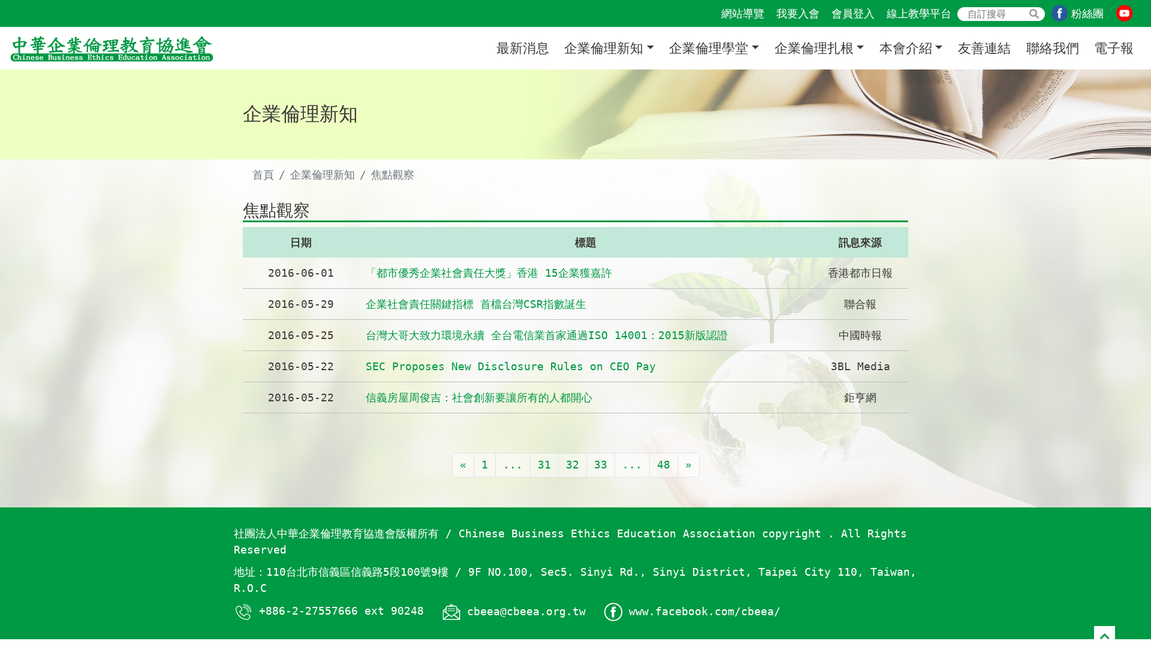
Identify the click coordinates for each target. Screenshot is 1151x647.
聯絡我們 (1052, 48)
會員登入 (853, 13)
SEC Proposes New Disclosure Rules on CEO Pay (511, 366)
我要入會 (797, 13)
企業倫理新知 (322, 174)
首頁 (263, 174)
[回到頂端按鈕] (1104, 636)
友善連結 (984, 48)
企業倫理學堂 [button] (708, 48)
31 (544, 464)
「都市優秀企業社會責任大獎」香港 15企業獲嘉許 (489, 273)
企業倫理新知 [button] (603, 48)
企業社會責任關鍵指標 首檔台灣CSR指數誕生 (476, 304)
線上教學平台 (919, 13)
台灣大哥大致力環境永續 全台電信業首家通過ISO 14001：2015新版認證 (547, 335)
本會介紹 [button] (905, 48)
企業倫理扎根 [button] (814, 48)
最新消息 (522, 48)
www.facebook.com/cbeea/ (705, 611)
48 (663, 464)
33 (600, 464)
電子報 (1114, 48)
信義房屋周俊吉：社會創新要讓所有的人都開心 (479, 397)
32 (572, 464)
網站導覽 (742, 13)
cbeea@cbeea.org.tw (526, 611)
